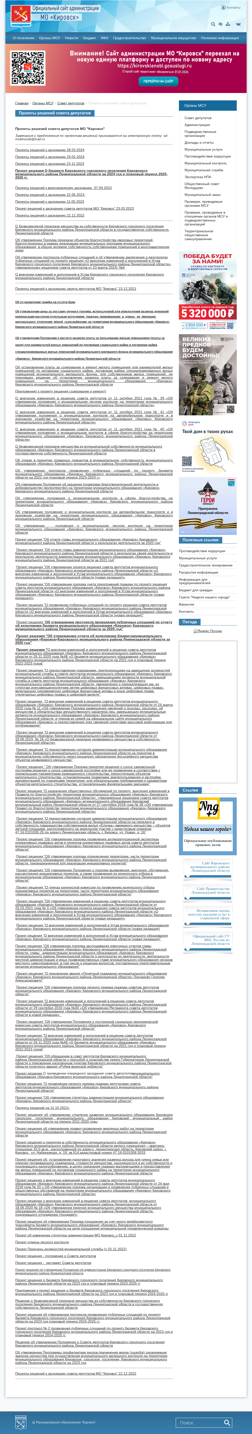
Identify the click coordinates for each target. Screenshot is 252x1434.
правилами (100, 777)
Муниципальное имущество (173, 38)
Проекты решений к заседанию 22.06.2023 (50, 195)
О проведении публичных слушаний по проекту (84, 605)
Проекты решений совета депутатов (117, 103)
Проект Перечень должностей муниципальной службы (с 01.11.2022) (71, 1249)
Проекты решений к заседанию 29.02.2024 (49, 157)
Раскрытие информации (198, 572)
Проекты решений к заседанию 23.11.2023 (49, 164)
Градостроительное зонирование (206, 565)
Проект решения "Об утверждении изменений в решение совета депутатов (77, 901)
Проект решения (30, 636)
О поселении (23, 38)
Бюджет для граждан (196, 590)
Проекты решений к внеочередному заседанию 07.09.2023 (63, 188)
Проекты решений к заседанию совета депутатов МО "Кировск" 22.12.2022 (75, 1373)
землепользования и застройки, (135, 777)
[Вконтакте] (238, 24)
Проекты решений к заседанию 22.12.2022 (49, 215)
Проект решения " (88, 541)
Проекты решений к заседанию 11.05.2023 (49, 201)
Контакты (233, 7)
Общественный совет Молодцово (202, 186)
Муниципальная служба (204, 170)
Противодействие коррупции (208, 156)
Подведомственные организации (200, 134)
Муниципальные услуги (203, 149)
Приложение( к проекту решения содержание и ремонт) (60, 391)
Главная (22, 103)
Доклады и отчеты (199, 142)
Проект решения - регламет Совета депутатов (53, 1263)
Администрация (197, 125)
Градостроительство (129, 38)
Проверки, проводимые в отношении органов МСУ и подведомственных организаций (206, 218)
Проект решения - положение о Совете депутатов (55, 1256)
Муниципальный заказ (202, 195)
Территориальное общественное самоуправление (199, 235)
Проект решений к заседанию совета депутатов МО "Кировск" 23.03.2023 (74, 208)
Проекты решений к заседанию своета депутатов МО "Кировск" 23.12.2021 (75, 289)
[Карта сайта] (228, 24)
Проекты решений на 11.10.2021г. (42, 1108)
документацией (27, 780)
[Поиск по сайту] (213, 24)
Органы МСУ (49, 38)
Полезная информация (220, 38)
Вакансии (186, 604)
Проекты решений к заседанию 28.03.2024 (49, 150)
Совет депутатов (70, 103)
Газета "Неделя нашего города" (204, 597)
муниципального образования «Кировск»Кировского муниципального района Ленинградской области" (87, 1075)
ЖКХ (104, 38)
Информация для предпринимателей (194, 581)
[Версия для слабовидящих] (220, 24)
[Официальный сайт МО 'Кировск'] (86, 13)
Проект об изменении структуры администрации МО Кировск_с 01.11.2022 (75, 1235)
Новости (71, 38)
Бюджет (89, 38)
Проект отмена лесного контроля (42, 1242)
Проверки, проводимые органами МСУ (203, 203)
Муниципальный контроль (206, 163)
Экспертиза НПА (198, 177)
